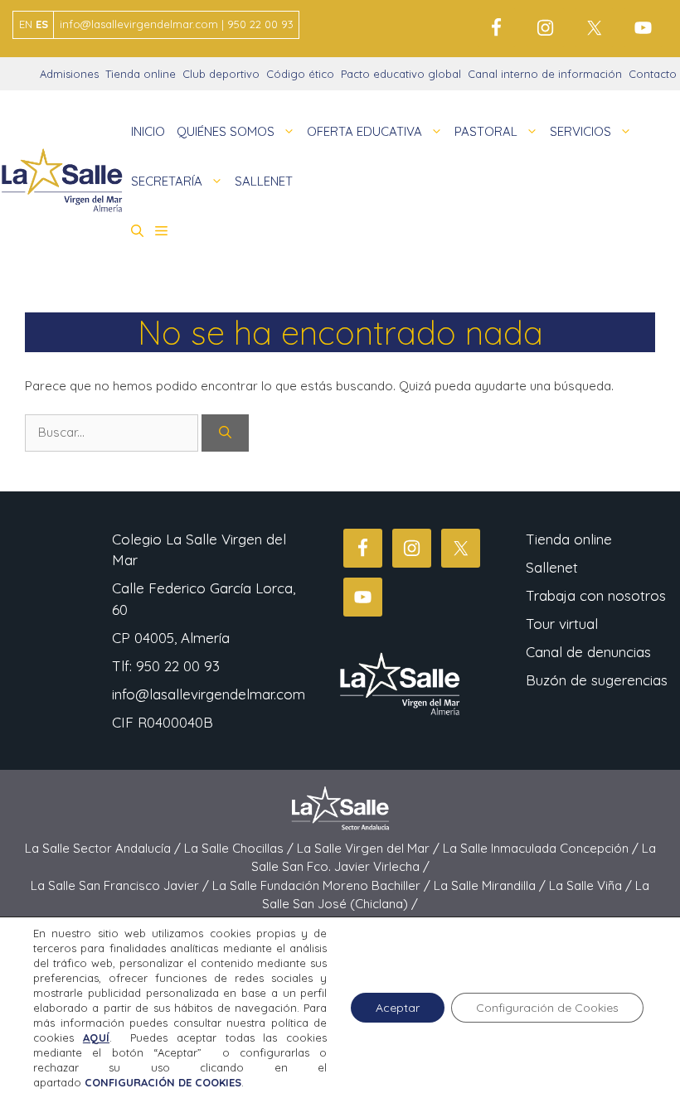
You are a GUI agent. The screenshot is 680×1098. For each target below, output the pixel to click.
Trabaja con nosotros (596, 595)
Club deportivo (221, 73)
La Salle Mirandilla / (491, 885)
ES (42, 24)
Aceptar (398, 1007)
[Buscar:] (113, 432)
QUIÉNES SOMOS (225, 131)
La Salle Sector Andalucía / (104, 848)
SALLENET (264, 181)
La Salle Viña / (592, 885)
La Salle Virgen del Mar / (370, 848)
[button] (137, 231)
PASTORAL (485, 131)
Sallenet (552, 567)
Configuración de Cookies (547, 1007)
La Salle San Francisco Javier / (121, 885)
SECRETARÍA (166, 181)
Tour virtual (562, 623)
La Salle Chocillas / (240, 848)
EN (25, 24)
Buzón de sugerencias (597, 680)
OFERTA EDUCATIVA (364, 131)
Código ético (300, 73)
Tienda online (140, 73)
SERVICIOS (580, 131)
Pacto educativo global (401, 73)
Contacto (653, 73)
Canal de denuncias (588, 651)
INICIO (148, 131)
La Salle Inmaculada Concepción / (542, 848)
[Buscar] (225, 433)
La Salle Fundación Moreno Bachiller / (323, 885)
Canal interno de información (545, 73)
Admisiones (69, 73)
